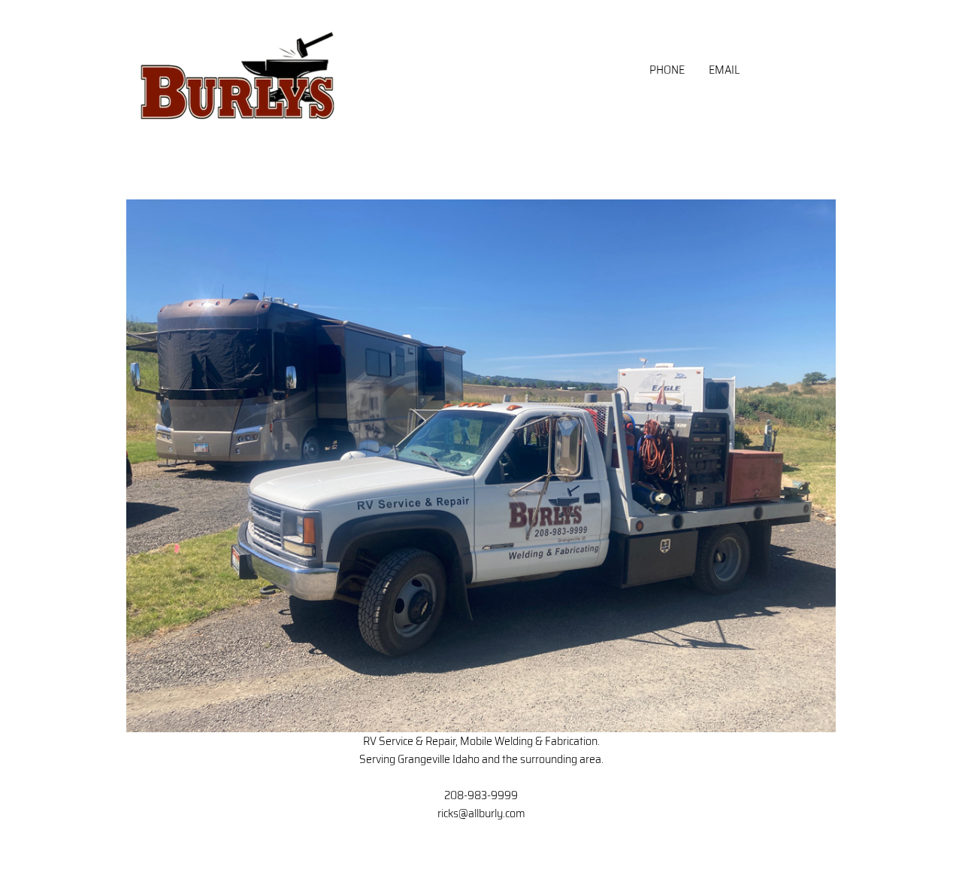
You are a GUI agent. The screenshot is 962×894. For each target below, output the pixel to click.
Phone (667, 69)
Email (724, 69)
